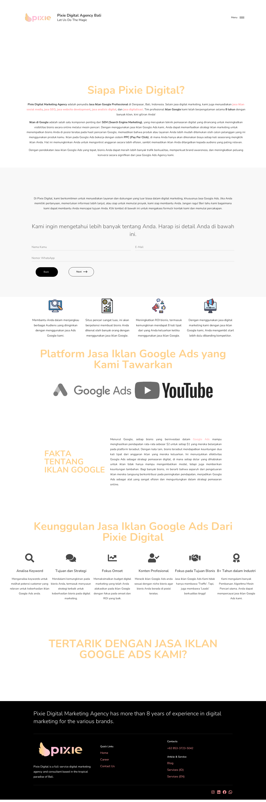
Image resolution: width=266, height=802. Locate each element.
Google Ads (201, 439)
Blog (170, 763)
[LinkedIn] (219, 792)
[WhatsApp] (230, 792)
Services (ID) (175, 770)
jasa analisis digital (104, 109)
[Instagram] (213, 792)
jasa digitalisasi (133, 109)
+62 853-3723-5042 (180, 748)
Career (104, 760)
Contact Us (107, 766)
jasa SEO (50, 109)
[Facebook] (224, 792)
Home (104, 753)
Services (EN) (176, 777)
